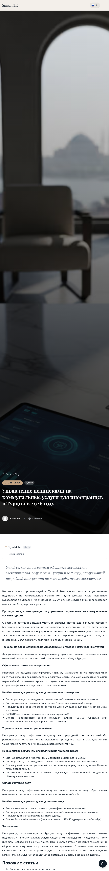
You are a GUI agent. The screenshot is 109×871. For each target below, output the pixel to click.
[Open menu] (104, 5)
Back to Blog (13, 474)
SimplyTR (10, 5)
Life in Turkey (12, 482)
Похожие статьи (16, 554)
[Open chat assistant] (103, 864)
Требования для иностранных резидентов (31, 869)
